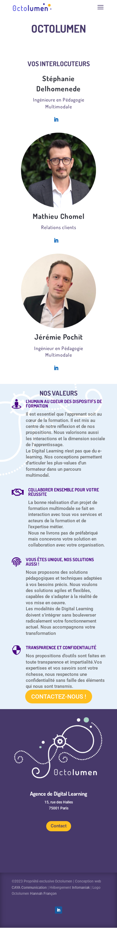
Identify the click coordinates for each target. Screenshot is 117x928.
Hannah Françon (43, 893)
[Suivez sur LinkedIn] (58, 910)
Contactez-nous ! (58, 696)
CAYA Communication (29, 887)
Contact (59, 826)
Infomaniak (81, 887)
